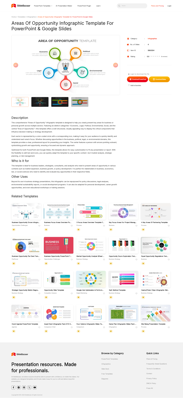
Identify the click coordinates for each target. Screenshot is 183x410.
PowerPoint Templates (42, 6)
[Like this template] (39, 226)
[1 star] (151, 56)
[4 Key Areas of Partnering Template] (155, 211)
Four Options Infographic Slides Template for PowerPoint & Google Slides (90, 324)
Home (13, 17)
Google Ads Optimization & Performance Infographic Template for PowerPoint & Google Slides (90, 290)
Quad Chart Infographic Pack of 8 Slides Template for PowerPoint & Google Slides (58, 324)
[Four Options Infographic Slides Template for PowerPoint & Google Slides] (91, 313)
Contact (149, 373)
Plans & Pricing (151, 359)
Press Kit (149, 388)
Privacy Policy (151, 378)
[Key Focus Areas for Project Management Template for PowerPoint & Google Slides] (123, 211)
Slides (161, 79)
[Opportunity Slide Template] (58, 279)
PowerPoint (139, 79)
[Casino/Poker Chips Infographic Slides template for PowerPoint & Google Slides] (155, 279)
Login (169, 6)
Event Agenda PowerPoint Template (25, 324)
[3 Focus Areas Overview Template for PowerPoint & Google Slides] (91, 211)
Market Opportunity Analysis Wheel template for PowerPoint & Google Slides (90, 256)
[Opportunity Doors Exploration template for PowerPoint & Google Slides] (123, 245)
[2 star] (153, 56)
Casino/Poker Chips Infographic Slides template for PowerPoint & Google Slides (155, 290)
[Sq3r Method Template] (123, 279)
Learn (98, 6)
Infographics (31, 17)
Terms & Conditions (153, 369)
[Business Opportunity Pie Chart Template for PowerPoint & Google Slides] (26, 245)
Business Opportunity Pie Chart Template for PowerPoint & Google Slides (26, 256)
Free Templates (107, 374)
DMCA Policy (151, 383)
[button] (38, 65)
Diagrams (104, 379)
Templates (21, 17)
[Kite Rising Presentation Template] (155, 313)
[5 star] (159, 56)
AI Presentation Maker (64, 6)
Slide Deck (105, 369)
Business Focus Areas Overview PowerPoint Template (58, 222)
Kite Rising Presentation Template (153, 324)
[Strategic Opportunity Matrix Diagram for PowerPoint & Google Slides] (26, 279)
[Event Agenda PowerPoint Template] (26, 313)
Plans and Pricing (157, 6)
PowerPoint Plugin (84, 6)
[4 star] (157, 56)
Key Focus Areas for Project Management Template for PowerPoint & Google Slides (123, 222)
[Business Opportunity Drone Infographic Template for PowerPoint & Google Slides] (26, 211)
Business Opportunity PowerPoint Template (58, 256)
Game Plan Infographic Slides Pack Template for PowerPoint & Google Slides (123, 324)
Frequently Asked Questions (156, 364)
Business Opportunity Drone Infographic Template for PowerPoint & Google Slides (26, 222)
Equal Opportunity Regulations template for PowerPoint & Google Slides (155, 256)
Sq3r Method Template (117, 290)
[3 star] (155, 56)
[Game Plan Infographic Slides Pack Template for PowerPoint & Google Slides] (123, 313)
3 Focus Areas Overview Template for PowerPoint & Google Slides (90, 222)
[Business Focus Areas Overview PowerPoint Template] (58, 211)
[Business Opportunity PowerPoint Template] (58, 245)
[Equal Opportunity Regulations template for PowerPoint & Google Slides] (155, 245)
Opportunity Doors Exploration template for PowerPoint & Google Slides (123, 256)
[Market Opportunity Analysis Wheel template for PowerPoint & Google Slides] (91, 245)
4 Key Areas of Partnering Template (154, 222)
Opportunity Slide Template (54, 290)
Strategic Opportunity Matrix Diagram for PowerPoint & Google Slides (26, 290)
